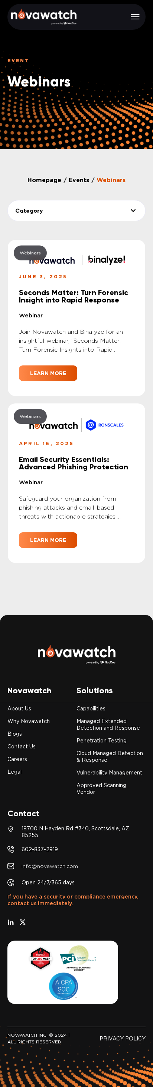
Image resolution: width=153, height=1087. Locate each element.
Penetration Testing (101, 741)
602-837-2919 (40, 849)
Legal (14, 772)
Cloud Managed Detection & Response (109, 756)
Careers (17, 759)
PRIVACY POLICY (123, 1039)
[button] (135, 16)
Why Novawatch (28, 721)
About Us (19, 709)
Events (79, 180)
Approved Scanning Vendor (101, 788)
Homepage (44, 180)
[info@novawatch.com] (10, 866)
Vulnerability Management (109, 773)
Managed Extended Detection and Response (108, 724)
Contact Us (21, 747)
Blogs (14, 734)
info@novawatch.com (50, 866)
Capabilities (90, 709)
